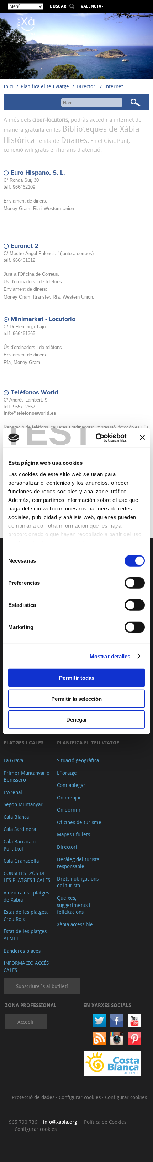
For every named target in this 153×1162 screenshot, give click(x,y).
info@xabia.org (60, 1121)
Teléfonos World (34, 392)
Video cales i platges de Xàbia (26, 896)
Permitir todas (76, 678)
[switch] (135, 583)
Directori (87, 86)
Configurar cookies (80, 1097)
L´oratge (67, 772)
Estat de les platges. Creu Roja (26, 915)
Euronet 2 (24, 246)
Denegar (76, 720)
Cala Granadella (21, 860)
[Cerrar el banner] (142, 437)
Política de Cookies (105, 1121)
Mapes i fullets (73, 834)
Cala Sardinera (20, 829)
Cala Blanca (16, 816)
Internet (113, 86)
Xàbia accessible (75, 924)
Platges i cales (23, 742)
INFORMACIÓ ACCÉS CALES (26, 966)
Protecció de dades (34, 1097)
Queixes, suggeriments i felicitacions (73, 904)
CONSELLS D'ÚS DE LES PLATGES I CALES (27, 877)
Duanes (74, 140)
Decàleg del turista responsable (78, 863)
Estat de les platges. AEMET (26, 935)
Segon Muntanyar (23, 804)
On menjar (69, 797)
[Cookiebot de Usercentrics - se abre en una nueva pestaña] (96, 437)
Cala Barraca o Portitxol (20, 845)
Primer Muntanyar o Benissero (26, 776)
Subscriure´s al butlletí (42, 986)
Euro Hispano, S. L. (38, 173)
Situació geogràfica (78, 760)
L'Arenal (13, 792)
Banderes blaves (22, 950)
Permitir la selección (76, 698)
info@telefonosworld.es (30, 413)
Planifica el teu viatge (45, 86)
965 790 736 (23, 1121)
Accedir (25, 1021)
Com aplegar (71, 785)
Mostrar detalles (110, 656)
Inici (8, 86)
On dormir (69, 809)
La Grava (13, 760)
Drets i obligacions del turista (78, 882)
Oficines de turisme (79, 822)
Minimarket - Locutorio (43, 319)
